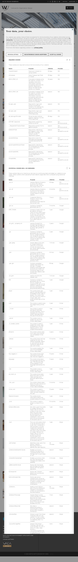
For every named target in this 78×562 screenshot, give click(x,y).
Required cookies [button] (14, 59)
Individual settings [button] (13, 54)
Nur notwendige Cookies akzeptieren (35, 54)
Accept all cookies (55, 54)
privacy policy (38, 47)
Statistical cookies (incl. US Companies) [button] (22, 168)
